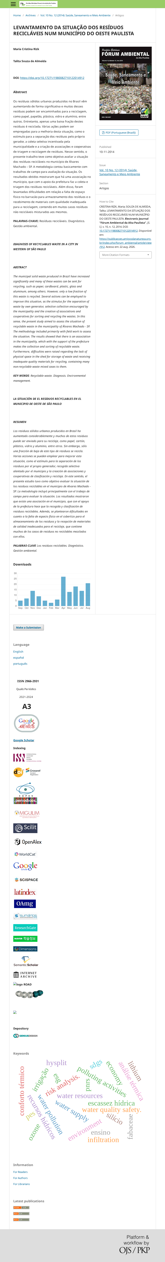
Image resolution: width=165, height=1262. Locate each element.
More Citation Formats (115, 255)
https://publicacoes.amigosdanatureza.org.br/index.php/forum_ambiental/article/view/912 (125, 243)
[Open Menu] (13, 4)
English (18, 651)
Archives (31, 15)
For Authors (20, 1178)
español (18, 657)
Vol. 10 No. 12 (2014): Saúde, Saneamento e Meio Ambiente (75, 15)
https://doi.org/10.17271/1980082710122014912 (52, 78)
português (20, 663)
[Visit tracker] (14, 1013)
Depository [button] (21, 1028)
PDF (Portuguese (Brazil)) (120, 132)
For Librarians (21, 1184)
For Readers (20, 1172)
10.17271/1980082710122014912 (118, 230)
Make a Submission (28, 627)
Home (17, 15)
